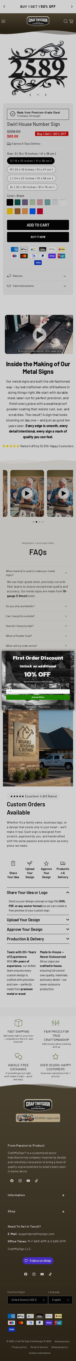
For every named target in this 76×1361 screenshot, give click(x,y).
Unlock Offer (38, 697)
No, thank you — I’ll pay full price (38, 707)
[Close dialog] (71, 653)
